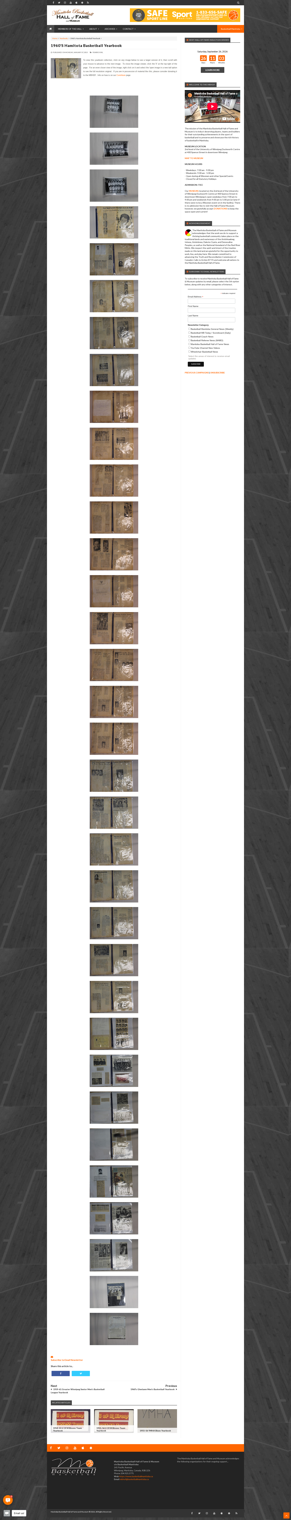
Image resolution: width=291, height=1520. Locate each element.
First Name (193, 306)
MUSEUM (193, 191)
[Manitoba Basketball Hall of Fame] (73, 15)
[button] (8, 1500)
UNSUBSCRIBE (217, 372)
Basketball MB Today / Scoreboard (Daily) (211, 333)
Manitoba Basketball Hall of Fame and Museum (70, 1512)
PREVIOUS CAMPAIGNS (197, 372)
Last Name (193, 315)
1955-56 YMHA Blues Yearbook (155, 1430)
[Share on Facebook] (61, 1373)
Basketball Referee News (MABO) (207, 340)
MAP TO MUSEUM (194, 158)
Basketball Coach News (202, 336)
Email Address (195, 296)
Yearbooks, (97, 52)
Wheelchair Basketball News (204, 352)
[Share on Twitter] (81, 1373)
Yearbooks (64, 38)
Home (54, 38)
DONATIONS (220, 208)
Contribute (121, 75)
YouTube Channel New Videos (205, 348)
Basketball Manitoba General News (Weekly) (212, 329)
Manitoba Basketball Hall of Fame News (210, 344)
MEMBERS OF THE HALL (70, 29)
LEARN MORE (212, 70)
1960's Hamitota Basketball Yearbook (86, 45)
